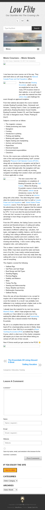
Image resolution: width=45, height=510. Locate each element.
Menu (8, 49)
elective (36, 195)
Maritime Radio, (8, 311)
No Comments (31, 61)
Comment (7, 388)
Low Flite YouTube (22, 21)
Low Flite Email (28, 21)
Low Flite (22, 9)
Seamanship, (34, 316)
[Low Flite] (22, 40)
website (31, 190)
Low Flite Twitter (17, 21)
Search (36, 28)
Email (5, 429)
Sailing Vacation (29, 364)
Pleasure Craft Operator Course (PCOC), (25, 161)
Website (6, 439)
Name (5, 419)
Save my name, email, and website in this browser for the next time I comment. (21, 453)
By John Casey (7, 61)
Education (15, 370)
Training (22, 370)
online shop (23, 97)
